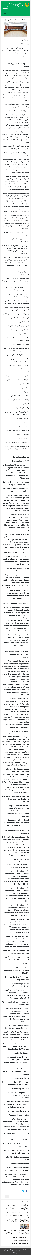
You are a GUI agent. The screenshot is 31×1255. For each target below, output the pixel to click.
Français (5, 9)
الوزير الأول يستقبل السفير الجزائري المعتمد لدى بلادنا (17, 1205)
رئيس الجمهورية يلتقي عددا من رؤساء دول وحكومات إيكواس (16, 1230)
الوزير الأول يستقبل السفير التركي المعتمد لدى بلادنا (18, 1212)
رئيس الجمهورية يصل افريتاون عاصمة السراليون (18, 1237)
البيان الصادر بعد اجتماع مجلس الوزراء (20, 1243)
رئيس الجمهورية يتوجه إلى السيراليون (21, 1240)
